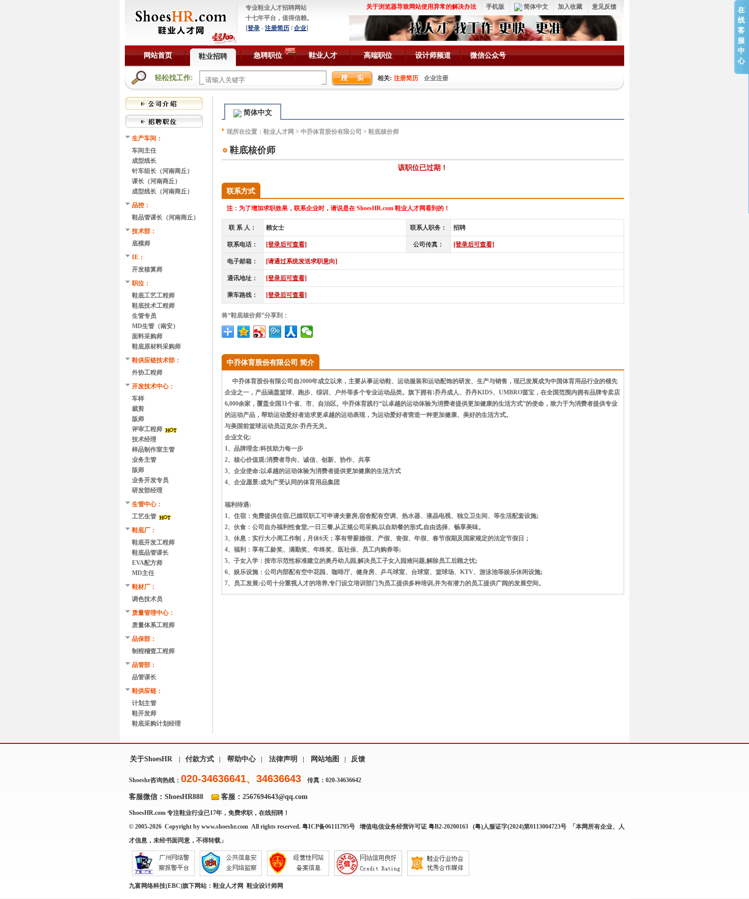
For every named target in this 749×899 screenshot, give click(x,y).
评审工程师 (148, 429)
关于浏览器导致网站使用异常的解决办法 (421, 6)
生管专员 (144, 315)
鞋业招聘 (213, 56)
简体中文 (535, 6)
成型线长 (144, 160)
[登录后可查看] (286, 244)
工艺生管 (145, 516)
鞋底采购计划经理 (156, 723)
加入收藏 (570, 6)
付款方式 (199, 759)
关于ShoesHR (151, 759)
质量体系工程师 (153, 625)
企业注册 (436, 78)
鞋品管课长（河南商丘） (165, 217)
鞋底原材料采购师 (156, 346)
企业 (300, 28)
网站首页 (158, 55)
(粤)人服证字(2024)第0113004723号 (520, 826)
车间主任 (144, 150)
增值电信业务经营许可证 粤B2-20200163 (414, 826)
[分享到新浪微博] (259, 332)
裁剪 (139, 408)
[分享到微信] (307, 332)
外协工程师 (147, 372)
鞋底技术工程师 (153, 305)
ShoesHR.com (147, 812)
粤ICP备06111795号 (328, 826)
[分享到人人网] (291, 332)
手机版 (495, 6)
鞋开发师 (144, 713)
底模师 (141, 243)
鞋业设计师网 (265, 885)
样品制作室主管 (153, 449)
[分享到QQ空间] (243, 332)
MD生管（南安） (155, 326)
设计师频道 (433, 55)
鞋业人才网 (278, 131)
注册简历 (277, 28)
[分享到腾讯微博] (275, 332)
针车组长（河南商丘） (162, 170)
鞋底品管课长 (150, 552)
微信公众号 (488, 55)
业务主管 (144, 459)
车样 (139, 398)
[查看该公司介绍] (164, 102)
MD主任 (143, 573)
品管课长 (144, 677)
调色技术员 (147, 599)
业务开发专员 (150, 480)
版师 (138, 418)
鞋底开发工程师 (153, 542)
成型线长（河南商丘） (162, 191)
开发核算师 (147, 269)
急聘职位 (268, 55)
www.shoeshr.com (224, 826)
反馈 (358, 759)
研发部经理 (147, 490)
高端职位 (378, 55)
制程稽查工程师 (153, 651)
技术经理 (144, 439)
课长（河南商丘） (156, 181)
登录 (254, 28)
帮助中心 (241, 759)
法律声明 (283, 759)
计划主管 (144, 703)
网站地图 (325, 759)
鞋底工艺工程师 (153, 295)
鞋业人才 (323, 55)
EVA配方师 (147, 562)
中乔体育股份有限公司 (331, 131)
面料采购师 (147, 336)
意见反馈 (604, 6)
